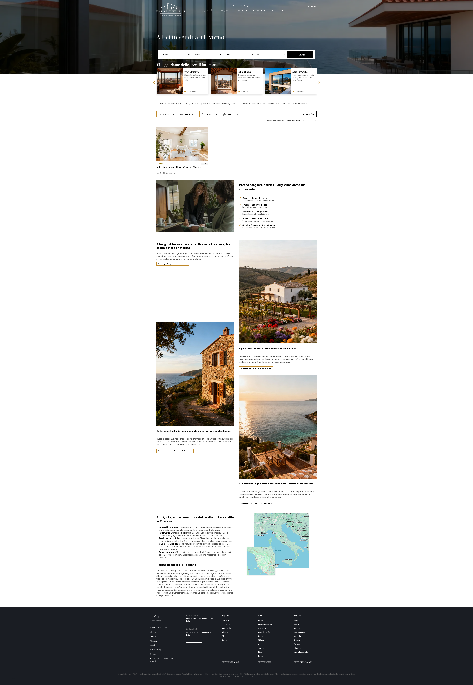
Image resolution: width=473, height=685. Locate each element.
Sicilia (224, 636)
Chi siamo (154, 632)
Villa (296, 620)
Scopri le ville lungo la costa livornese (256, 503)
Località (206, 10)
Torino (261, 648)
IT (312, 6)
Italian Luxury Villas (158, 627)
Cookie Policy (239, 676)
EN (315, 7)
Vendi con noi (155, 649)
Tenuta (297, 644)
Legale (153, 645)
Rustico (297, 640)
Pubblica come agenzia (269, 10)
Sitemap (250, 676)
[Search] (308, 6)
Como (260, 644)
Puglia (224, 640)
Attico (296, 624)
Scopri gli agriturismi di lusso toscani (256, 368)
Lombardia (226, 628)
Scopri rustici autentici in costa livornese (175, 451)
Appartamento (300, 632)
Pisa (260, 652)
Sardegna (226, 624)
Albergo (297, 648)
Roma (260, 636)
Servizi (153, 636)
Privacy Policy (225, 676)
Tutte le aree (264, 662)
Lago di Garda (264, 632)
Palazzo (297, 628)
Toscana (225, 620)
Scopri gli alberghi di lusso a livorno (172, 264)
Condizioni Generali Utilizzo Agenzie (161, 659)
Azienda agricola (301, 652)
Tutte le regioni (230, 662)
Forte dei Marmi (265, 624)
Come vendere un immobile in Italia (198, 633)
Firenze (261, 620)
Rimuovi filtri (308, 114)
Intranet (153, 654)
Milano (261, 640)
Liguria (225, 632)
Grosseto (262, 628)
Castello (297, 636)
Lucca (260, 656)
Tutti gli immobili (303, 662)
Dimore (223, 10)
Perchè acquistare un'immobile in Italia (200, 619)
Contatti (241, 10)
